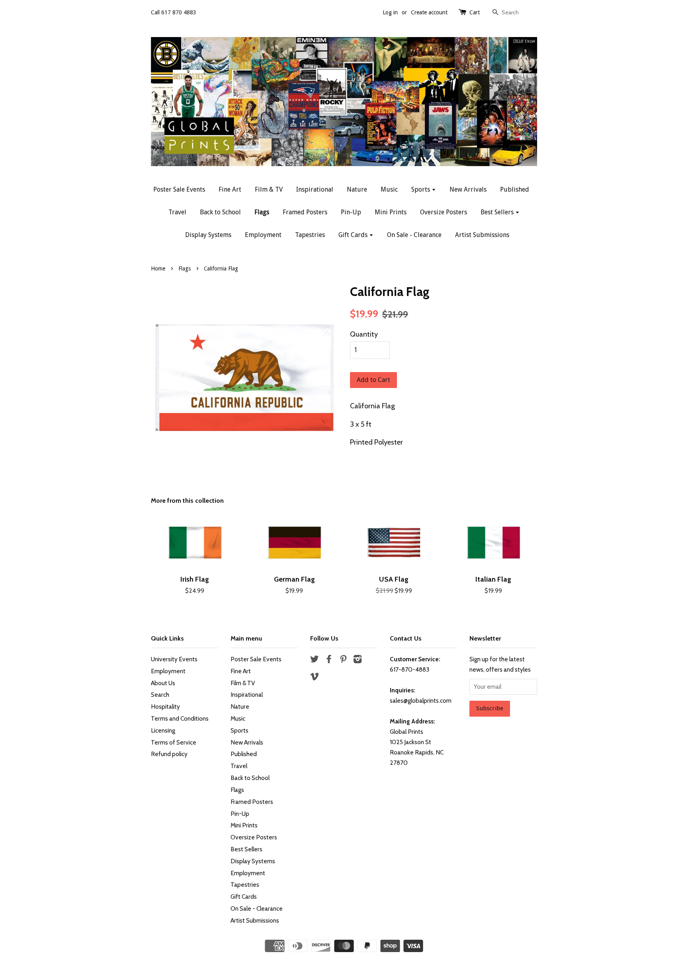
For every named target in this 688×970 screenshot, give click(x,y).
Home (158, 268)
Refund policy (169, 754)
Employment (263, 235)
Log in (390, 12)
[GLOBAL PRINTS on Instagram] (357, 660)
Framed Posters (305, 212)
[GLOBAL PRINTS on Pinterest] (343, 660)
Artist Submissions (482, 235)
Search (160, 694)
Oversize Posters (443, 212)
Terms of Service (173, 742)
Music (389, 189)
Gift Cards (353, 235)
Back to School (220, 212)
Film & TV (269, 189)
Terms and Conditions (180, 718)
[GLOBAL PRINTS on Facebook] (328, 660)
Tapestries (310, 235)
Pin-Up (351, 212)
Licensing (163, 730)
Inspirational (314, 189)
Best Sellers (498, 212)
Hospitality (165, 706)
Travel (177, 212)
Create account (429, 12)
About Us (163, 683)
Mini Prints (391, 212)
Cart (474, 12)
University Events (174, 659)
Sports (421, 189)
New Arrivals (468, 189)
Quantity (364, 334)
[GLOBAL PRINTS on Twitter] (314, 660)
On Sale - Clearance (414, 235)
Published (514, 189)
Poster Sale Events (179, 189)
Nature (357, 189)
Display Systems (208, 235)
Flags (261, 212)
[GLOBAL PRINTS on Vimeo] (314, 678)
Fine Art (230, 189)
